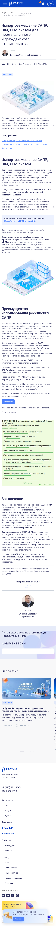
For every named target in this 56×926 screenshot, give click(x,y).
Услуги (8, 810)
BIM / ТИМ (7, 74)
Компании (7, 822)
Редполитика (11, 868)
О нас (4, 857)
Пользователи (11, 873)
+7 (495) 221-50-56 (11, 787)
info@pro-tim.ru (9, 791)
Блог (7, 863)
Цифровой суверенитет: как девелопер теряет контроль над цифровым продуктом (25, 709)
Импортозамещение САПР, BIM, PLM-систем (22, 140)
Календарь (10, 845)
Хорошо (18, 919)
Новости (9, 850)
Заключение (7, 148)
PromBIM (8, 828)
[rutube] (8, 895)
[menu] (5, 3)
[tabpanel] (28, 702)
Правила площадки (13, 878)
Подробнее (8, 402)
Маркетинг (9, 834)
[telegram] (12, 895)
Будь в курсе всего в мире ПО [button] (12, 905)
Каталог (6, 800)
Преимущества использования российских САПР (24, 144)
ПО (6, 805)
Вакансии (9, 883)
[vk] (3, 895)
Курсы (8, 816)
